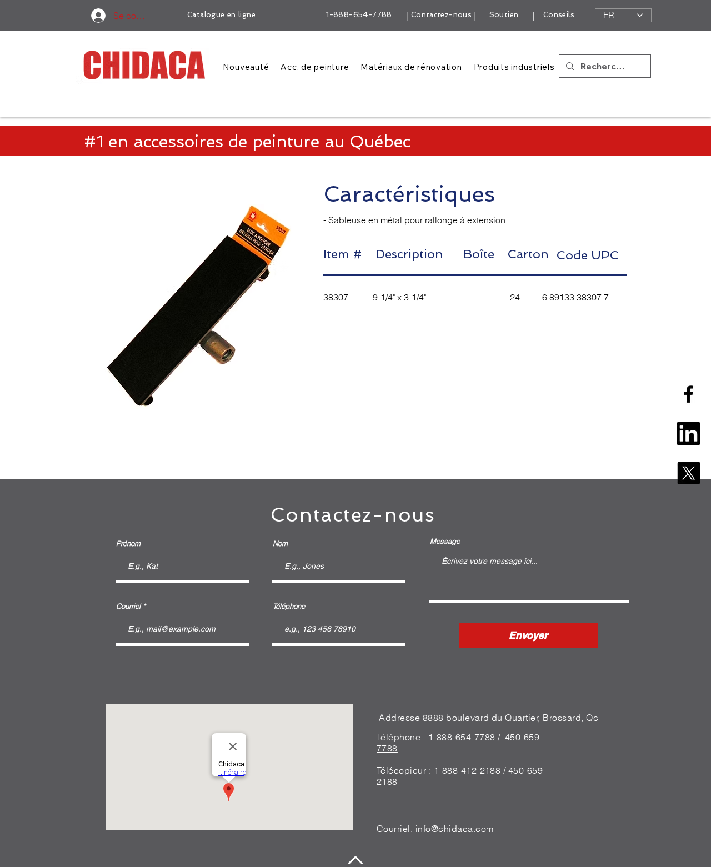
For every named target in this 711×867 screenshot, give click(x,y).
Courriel (128, 606)
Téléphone (289, 606)
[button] (198, 306)
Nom (280, 543)
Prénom (128, 543)
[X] (688, 473)
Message (445, 541)
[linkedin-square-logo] (688, 433)
